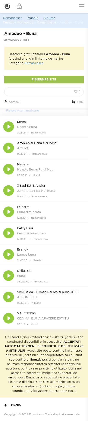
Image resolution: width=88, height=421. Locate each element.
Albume (49, 18)
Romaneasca (12, 18)
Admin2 (14, 102)
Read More (44, 126)
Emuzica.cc (36, 414)
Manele (33, 18)
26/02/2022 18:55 (16, 40)
